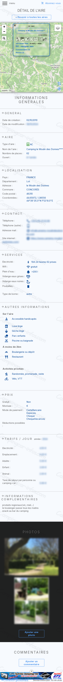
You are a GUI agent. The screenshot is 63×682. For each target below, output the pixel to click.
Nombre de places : (12, 153)
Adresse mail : (9, 230)
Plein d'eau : (8, 271)
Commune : (8, 189)
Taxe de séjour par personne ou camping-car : (19, 482)
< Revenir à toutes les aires (31, 17)
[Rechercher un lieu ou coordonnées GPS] (4, 38)
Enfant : (6, 467)
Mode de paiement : (13, 410)
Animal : (6, 473)
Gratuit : (6, 401)
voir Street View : (23, 43)
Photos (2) (20, 52)
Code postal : (9, 193)
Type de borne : (10, 293)
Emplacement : (10, 454)
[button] (31, 58)
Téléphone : (8, 220)
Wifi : (5, 266)
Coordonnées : (10, 197)
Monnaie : (7, 405)
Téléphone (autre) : (12, 225)
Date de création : (11, 120)
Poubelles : (8, 286)
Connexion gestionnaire (16, 680)
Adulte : (6, 460)
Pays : (5, 177)
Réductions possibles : (13, 424)
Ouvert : (6, 157)
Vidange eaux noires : (13, 281)
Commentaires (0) (23, 49)
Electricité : (8, 261)
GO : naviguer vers (24, 46)
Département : (9, 181)
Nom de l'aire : (10, 149)
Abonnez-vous (53, 3)
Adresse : (7, 185)
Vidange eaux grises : (13, 276)
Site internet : (9, 238)
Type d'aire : (8, 144)
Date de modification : (14, 124)
